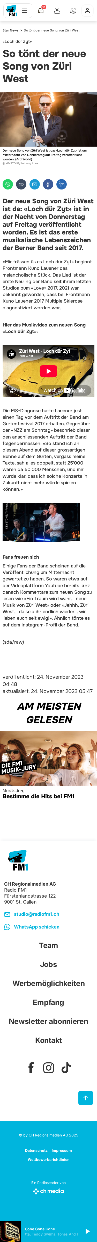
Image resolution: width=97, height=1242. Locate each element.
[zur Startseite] (11, 10)
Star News (11, 30)
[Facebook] (48, 184)
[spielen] (87, 1231)
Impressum (62, 1150)
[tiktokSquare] (66, 1068)
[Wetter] (57, 10)
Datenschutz (36, 1150)
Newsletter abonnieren (48, 1021)
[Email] (34, 184)
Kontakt (48, 1040)
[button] (73, 10)
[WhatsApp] (8, 184)
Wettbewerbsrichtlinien (49, 1159)
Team (48, 945)
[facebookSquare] (31, 1068)
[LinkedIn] (61, 184)
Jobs (48, 964)
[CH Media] (48, 1190)
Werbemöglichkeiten (48, 983)
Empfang (48, 1002)
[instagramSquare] (48, 1068)
